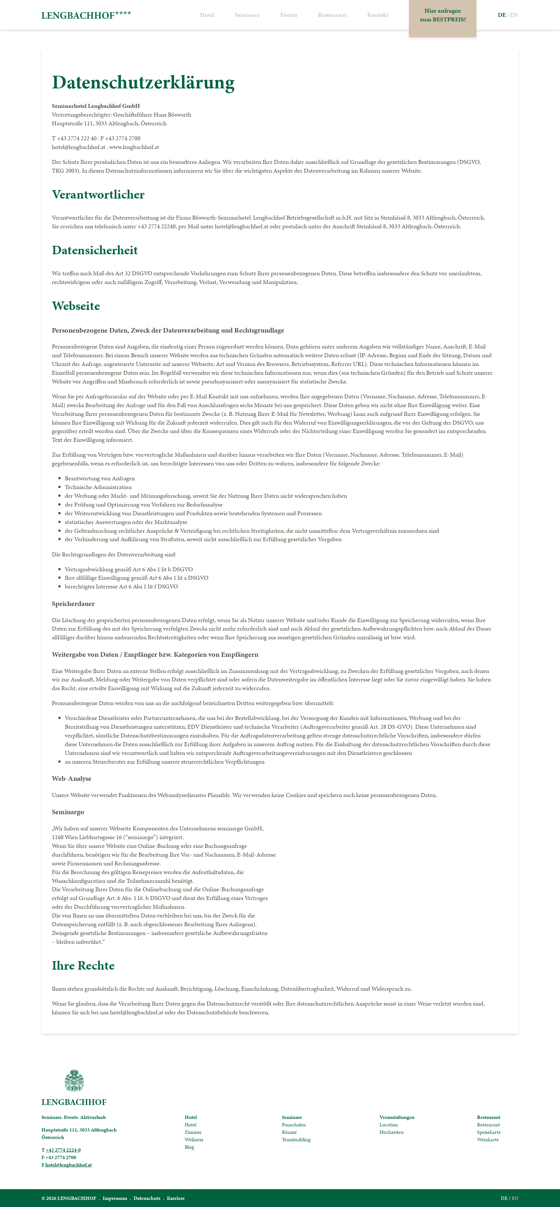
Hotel (207, 14)
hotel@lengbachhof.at (68, 1164)
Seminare (247, 14)
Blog (189, 1147)
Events (288, 14)
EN (515, 1198)
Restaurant (332, 14)
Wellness (194, 1139)
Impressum (115, 1198)
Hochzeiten (391, 1132)
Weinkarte (488, 1139)
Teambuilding (296, 1139)
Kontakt (377, 14)
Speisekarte (489, 1132)
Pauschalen (294, 1124)
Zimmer (193, 1132)
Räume (289, 1132)
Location (388, 1124)
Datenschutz (147, 1198)
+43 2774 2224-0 (63, 1150)
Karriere (176, 1198)
